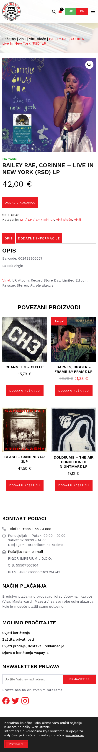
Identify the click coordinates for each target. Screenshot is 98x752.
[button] (89, 65)
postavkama (74, 735)
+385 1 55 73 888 (29, 528)
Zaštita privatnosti (18, 639)
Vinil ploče (37, 39)
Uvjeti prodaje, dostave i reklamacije (33, 646)
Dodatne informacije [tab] (39, 238)
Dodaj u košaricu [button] (24, 390)
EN (82, 11)
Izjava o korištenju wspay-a (25, 653)
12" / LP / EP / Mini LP (37, 219)
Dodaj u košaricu (20, 202)
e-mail (25, 551)
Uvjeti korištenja (16, 633)
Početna (9, 39)
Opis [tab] (9, 238)
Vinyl (6, 280)
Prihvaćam (16, 744)
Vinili (22, 39)
